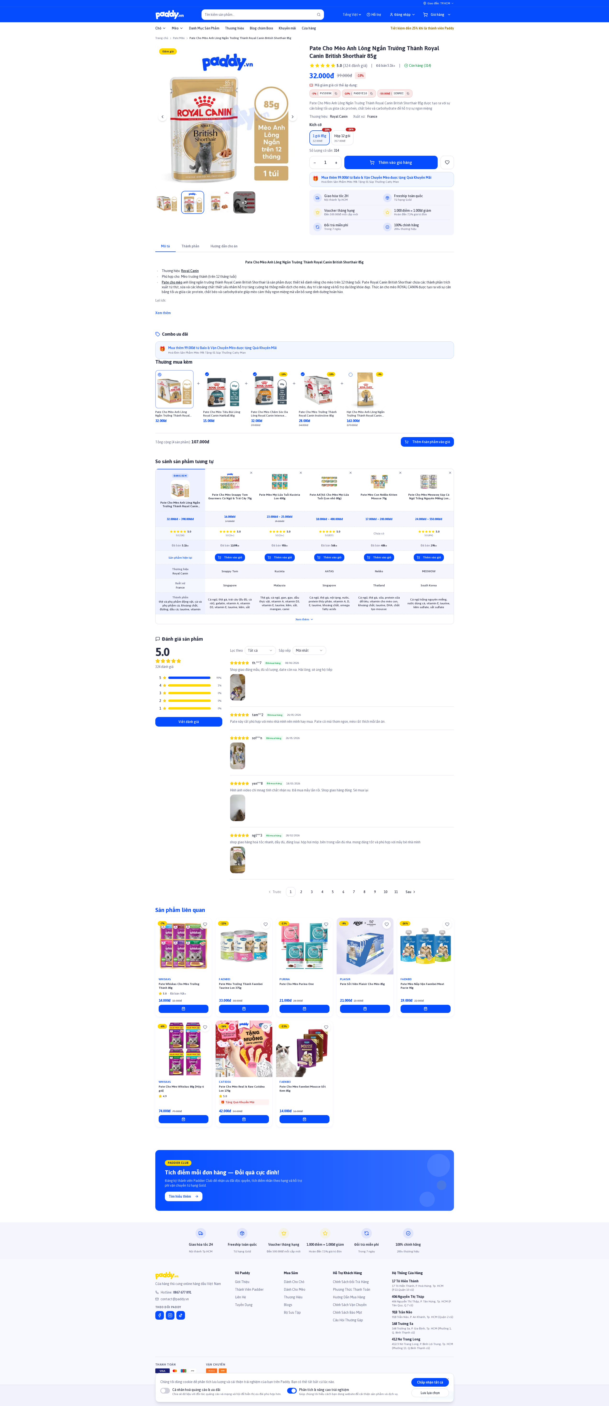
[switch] (165, 1391)
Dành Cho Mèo (294, 1289)
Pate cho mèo (172, 282)
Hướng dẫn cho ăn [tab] (224, 246)
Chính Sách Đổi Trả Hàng (351, 1282)
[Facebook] (159, 1315)
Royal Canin (338, 116)
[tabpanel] (304, 285)
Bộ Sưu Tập (292, 1312)
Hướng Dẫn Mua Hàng (349, 1297)
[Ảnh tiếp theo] (292, 116)
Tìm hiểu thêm (180, 1196)
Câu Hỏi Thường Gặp (348, 1320)
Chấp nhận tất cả (430, 1382)
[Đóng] (447, 1379)
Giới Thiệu (242, 1282)
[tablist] (304, 246)
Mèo (175, 28)
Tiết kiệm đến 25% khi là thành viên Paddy (422, 28)
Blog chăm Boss (261, 28)
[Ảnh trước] (162, 116)
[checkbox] (160, 375)
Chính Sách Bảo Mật (347, 1312)
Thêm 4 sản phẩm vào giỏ (431, 442)
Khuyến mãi (287, 28)
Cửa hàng (309, 28)
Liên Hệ (240, 1297)
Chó (158, 28)
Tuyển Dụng (243, 1305)
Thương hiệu (234, 28)
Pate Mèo (179, 38)
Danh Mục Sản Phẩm (204, 28)
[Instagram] (170, 1315)
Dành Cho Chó (294, 1282)
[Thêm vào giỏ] (184, 1009)
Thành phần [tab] (190, 246)
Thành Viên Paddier (249, 1289)
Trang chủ (161, 38)
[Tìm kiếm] (318, 14)
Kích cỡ (315, 124)
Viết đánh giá (189, 722)
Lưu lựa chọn (430, 1393)
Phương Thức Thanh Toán (351, 1289)
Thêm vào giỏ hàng (395, 162)
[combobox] (260, 650)
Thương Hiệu (293, 1297)
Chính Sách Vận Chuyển (350, 1305)
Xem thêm (163, 313)
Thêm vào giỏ (233, 557)
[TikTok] (180, 1315)
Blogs (288, 1305)
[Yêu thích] (205, 924)
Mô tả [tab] (165, 246)
